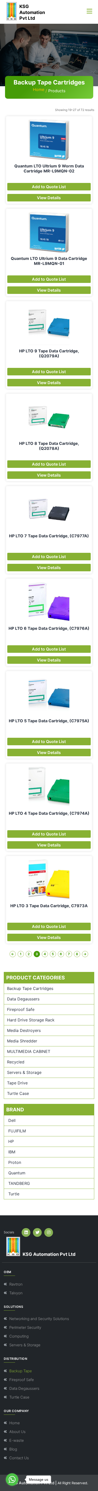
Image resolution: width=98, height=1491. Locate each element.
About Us (17, 1431)
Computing (19, 1336)
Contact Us (19, 1458)
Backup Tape (20, 1371)
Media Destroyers (24, 1030)
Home (38, 89)
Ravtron (16, 1284)
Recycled (15, 1061)
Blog (13, 1449)
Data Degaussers (23, 998)
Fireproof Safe (20, 1009)
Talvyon (16, 1293)
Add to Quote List (49, 186)
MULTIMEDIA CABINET (28, 1051)
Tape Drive (17, 1082)
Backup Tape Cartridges (30, 988)
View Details (49, 197)
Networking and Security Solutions (39, 1318)
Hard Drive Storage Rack (31, 1019)
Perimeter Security (25, 1327)
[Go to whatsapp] (12, 1479)
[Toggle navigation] (89, 11)
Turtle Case (18, 1093)
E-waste (16, 1440)
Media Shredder (22, 1040)
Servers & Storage (24, 1072)
